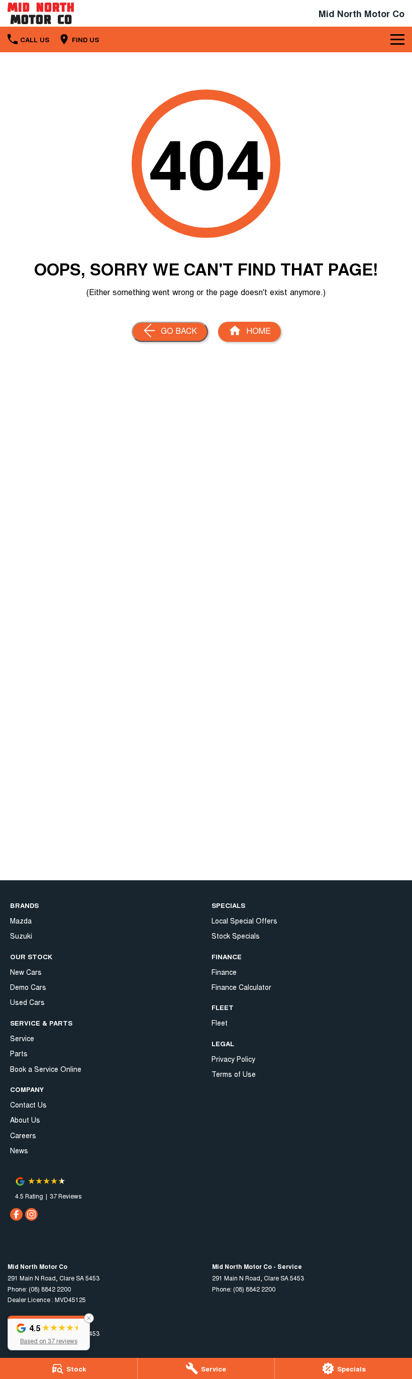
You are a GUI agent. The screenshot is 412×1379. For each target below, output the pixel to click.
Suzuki (21, 936)
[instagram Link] (31, 1214)
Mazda (21, 920)
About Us (25, 1120)
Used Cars (27, 1002)
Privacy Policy (233, 1059)
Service (22, 1038)
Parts (19, 1053)
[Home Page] (41, 13)
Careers (23, 1135)
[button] (49, 1333)
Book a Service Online (45, 1069)
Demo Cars (28, 987)
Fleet (220, 1023)
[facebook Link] (16, 1214)
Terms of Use (234, 1074)
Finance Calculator (241, 987)
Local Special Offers (244, 920)
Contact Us (28, 1104)
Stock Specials (236, 936)
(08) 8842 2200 (50, 1288)
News (19, 1150)
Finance (224, 972)
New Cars (26, 972)
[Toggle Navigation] (397, 39)
